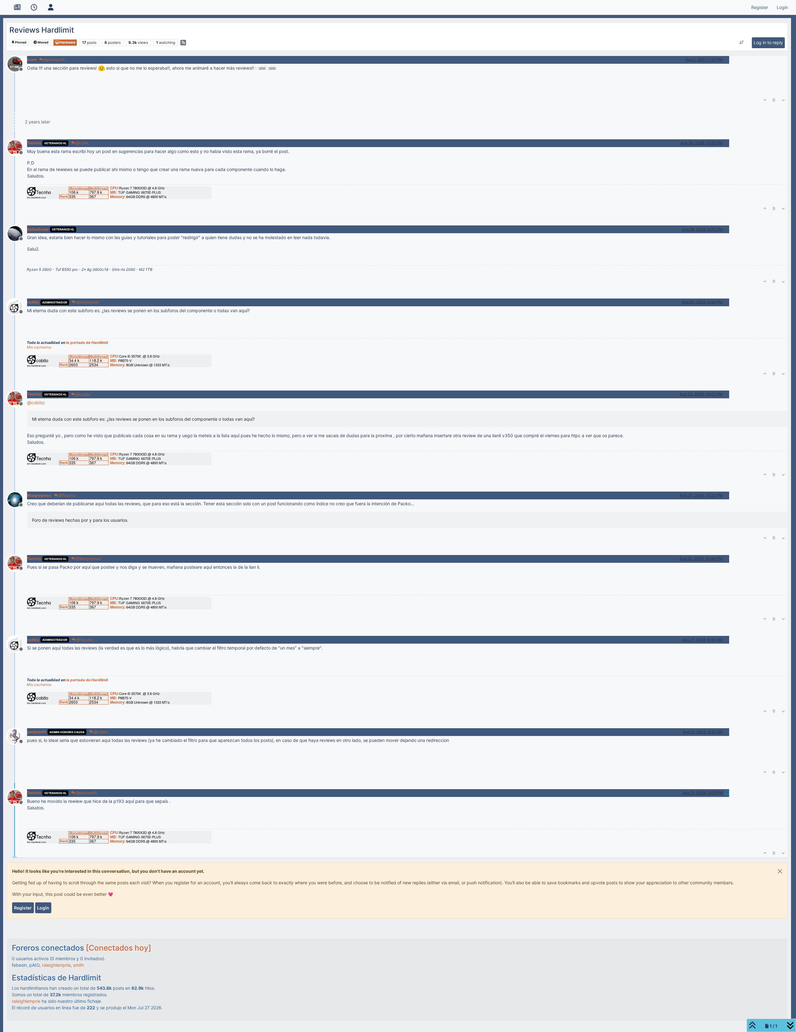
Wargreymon (39, 495)
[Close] (780, 871)
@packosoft (54, 59)
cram (31, 59)
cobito (33, 302)
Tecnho (34, 143)
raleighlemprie (56, 965)
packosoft (36, 731)
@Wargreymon (88, 558)
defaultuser (38, 229)
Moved (43, 42)
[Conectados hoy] (118, 947)
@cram (81, 143)
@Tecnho (66, 495)
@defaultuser (88, 302)
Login (43, 907)
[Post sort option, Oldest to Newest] (741, 42)
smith (78, 965)
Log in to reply (768, 42)
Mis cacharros (39, 347)
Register (23, 907)
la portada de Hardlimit (87, 342)
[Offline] (17, 63)
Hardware (67, 42)
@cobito (82, 394)
